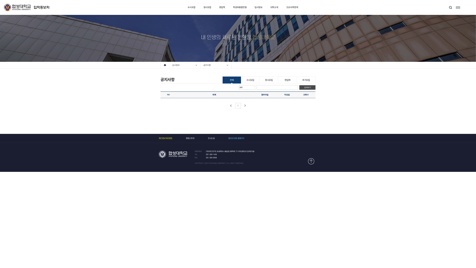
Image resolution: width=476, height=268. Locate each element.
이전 (231, 105)
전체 (232, 80)
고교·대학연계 (292, 7)
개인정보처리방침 (165, 138)
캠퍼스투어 (190, 138)
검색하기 (307, 87)
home (165, 65)
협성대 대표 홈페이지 (236, 138)
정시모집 (207, 7)
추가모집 (306, 80)
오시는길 (211, 138)
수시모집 (191, 7)
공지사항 (207, 65)
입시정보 (258, 7)
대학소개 (274, 7)
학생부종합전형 (240, 7)
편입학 (222, 7)
